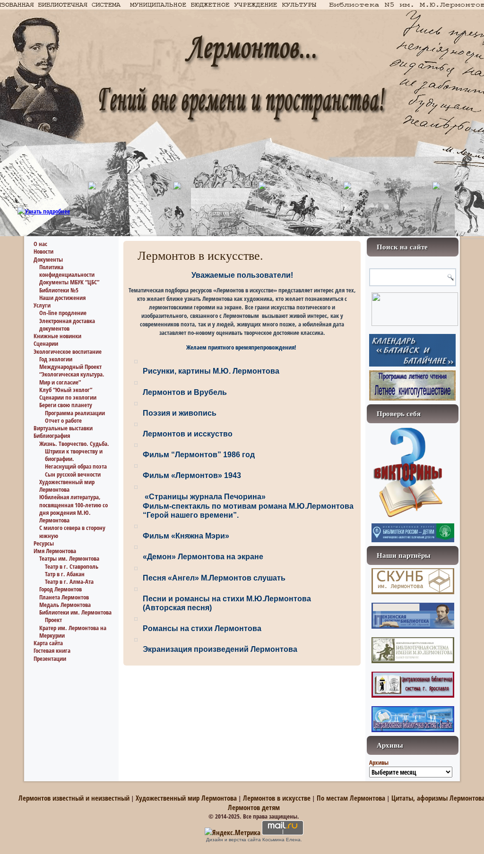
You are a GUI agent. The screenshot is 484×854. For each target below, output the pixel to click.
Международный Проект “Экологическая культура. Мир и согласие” (71, 374)
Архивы (379, 762)
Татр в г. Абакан (65, 574)
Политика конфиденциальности (67, 271)
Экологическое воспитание (68, 351)
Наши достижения (62, 297)
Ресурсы (44, 543)
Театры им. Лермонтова (69, 558)
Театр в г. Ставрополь (71, 566)
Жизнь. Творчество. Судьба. (74, 443)
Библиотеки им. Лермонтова (75, 612)
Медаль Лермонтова (65, 604)
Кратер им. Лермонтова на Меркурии (72, 631)
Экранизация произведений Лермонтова (220, 649)
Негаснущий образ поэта (76, 466)
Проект (53, 619)
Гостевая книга (52, 650)
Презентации (50, 658)
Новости (43, 251)
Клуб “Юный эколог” (65, 389)
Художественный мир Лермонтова (67, 486)
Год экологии (55, 359)
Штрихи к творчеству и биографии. (74, 455)
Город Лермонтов (60, 589)
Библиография (52, 435)
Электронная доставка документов (67, 324)
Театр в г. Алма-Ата (69, 581)
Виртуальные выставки (63, 428)
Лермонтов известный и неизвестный (74, 798)
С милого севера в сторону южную (72, 531)
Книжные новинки (57, 336)
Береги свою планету (65, 405)
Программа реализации (75, 413)
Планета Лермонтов (64, 597)
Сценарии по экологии (67, 397)
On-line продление (62, 312)
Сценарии (46, 343)
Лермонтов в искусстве (277, 798)
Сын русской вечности (73, 474)
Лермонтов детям (254, 807)
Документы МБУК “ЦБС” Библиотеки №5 (69, 286)
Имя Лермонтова (55, 551)
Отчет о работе (63, 420)
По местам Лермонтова (351, 798)
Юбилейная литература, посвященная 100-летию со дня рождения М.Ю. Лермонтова (73, 508)
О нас (40, 243)
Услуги (42, 305)
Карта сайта (48, 643)
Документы (48, 259)
